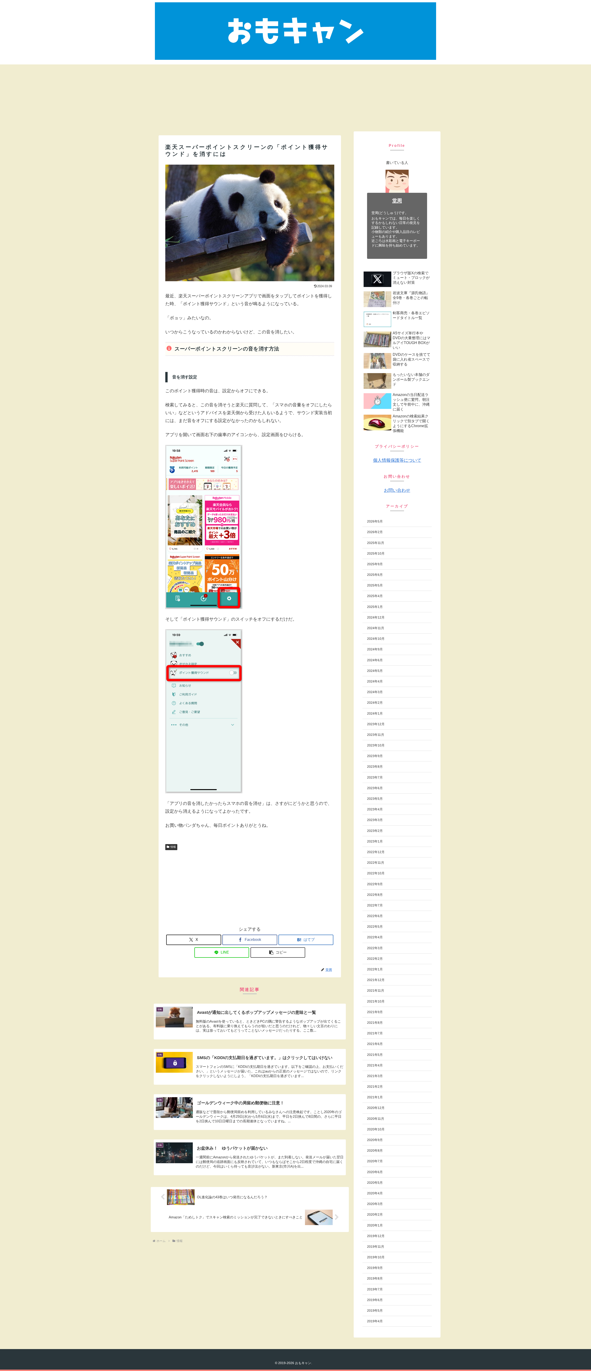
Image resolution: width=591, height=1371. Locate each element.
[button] (277, 952)
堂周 (397, 200)
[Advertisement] (295, 96)
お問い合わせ (397, 490)
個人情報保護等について (397, 460)
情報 (173, 847)
